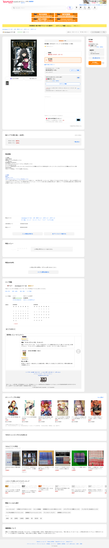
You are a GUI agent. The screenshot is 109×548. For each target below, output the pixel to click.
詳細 (78, 88)
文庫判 (16, 518)
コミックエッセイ (10, 509)
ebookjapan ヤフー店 (7, 29)
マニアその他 (50, 220)
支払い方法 (7, 291)
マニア (44, 220)
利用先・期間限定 (55, 80)
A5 (41, 518)
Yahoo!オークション (60, 541)
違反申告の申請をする (76, 126)
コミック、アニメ (36, 220)
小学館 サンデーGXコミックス (24, 509)
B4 (31, 518)
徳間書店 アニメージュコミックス (33, 512)
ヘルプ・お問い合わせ (70, 543)
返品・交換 (22, 291)
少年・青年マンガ (18, 29)
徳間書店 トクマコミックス (64, 512)
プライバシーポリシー (31, 543)
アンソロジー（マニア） (49, 512)
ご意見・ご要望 (79, 543)
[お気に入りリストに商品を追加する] (103, 63)
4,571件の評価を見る (17, 299)
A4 (11, 518)
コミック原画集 (37, 509)
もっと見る (100, 397)
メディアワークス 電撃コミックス (71, 509)
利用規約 (48, 543)
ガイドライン (53, 543)
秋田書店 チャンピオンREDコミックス (52, 509)
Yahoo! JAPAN (83, 4)
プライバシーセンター (41, 543)
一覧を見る (76, 141)
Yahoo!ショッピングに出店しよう (95, 4)
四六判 (36, 518)
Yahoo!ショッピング (41, 541)
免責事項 (59, 543)
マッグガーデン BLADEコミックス (90, 509)
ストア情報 (29, 291)
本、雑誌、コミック (26, 220)
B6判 (7, 518)
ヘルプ (105, 4)
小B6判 (21, 518)
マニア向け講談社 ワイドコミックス (14, 512)
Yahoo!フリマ (69, 541)
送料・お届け (15, 291)
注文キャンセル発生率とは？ (29, 299)
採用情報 (63, 543)
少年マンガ (26, 29)
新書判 (27, 518)
